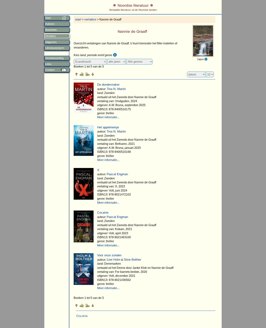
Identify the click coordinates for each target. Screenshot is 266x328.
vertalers (90, 19)
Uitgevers (51, 42)
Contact (49, 69)
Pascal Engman (117, 174)
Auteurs (49, 23)
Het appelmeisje (108, 127)
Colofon (82, 316)
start (78, 19)
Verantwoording (54, 58)
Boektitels (51, 29)
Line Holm (113, 259)
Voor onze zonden (109, 255)
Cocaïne (102, 212)
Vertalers (50, 36)
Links (48, 64)
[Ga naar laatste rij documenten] (102, 74)
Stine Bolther (132, 259)
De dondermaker (108, 84)
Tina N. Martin (116, 89)
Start (48, 17)
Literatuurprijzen (54, 48)
